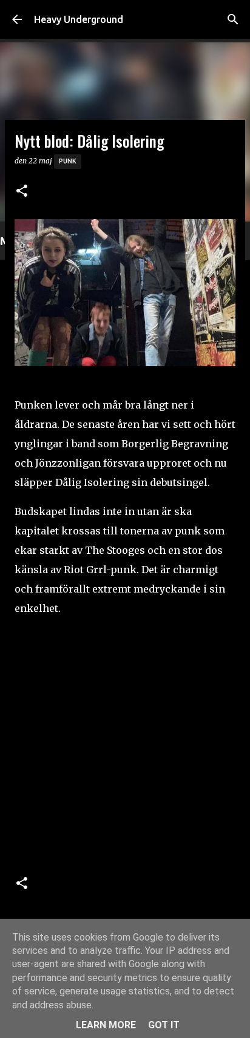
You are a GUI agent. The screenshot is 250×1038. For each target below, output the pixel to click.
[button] (22, 191)
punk (67, 161)
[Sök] (233, 19)
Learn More (106, 1025)
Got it (164, 1025)
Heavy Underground (78, 19)
